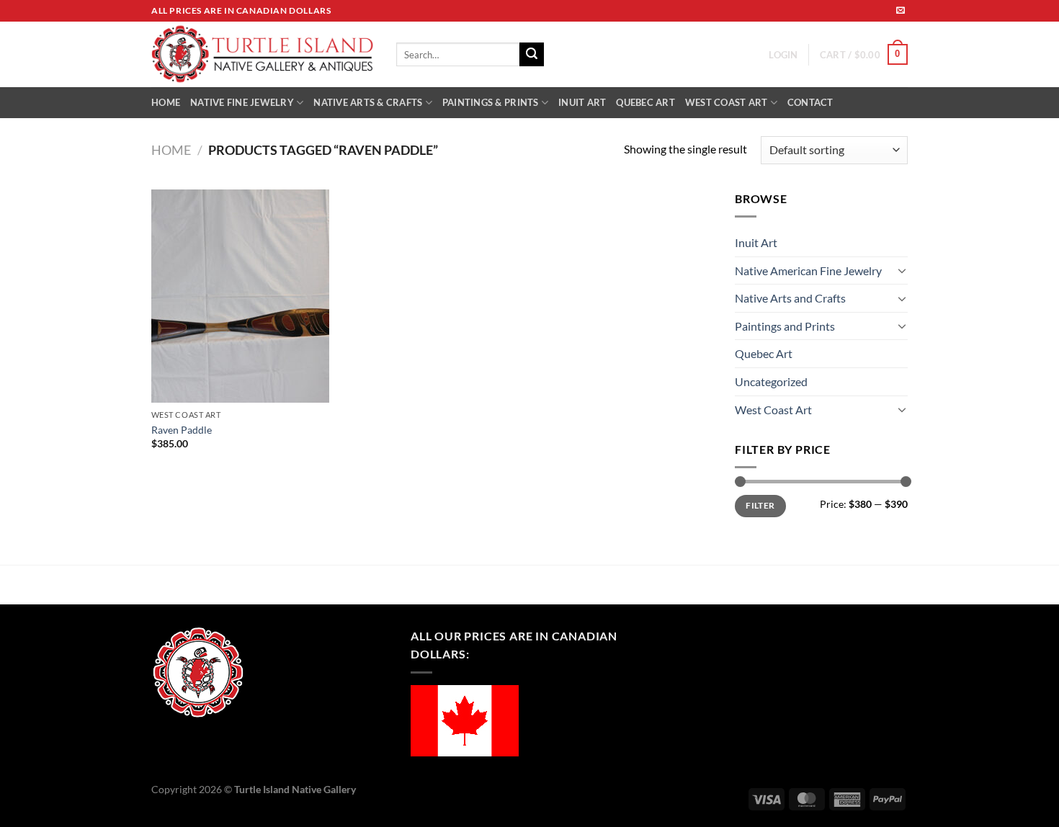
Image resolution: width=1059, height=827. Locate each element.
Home (171, 150)
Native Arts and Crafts (790, 298)
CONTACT (810, 102)
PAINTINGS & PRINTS (490, 102)
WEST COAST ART (726, 102)
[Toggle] (902, 270)
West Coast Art (773, 409)
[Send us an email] (900, 11)
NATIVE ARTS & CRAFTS (367, 102)
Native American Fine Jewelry (808, 270)
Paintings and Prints (785, 326)
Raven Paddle (181, 430)
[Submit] (531, 55)
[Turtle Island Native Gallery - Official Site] (263, 55)
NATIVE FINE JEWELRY (242, 102)
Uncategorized (771, 381)
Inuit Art (756, 242)
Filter (760, 505)
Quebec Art (763, 353)
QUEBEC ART (645, 102)
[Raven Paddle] (240, 296)
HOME (165, 102)
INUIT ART (582, 102)
